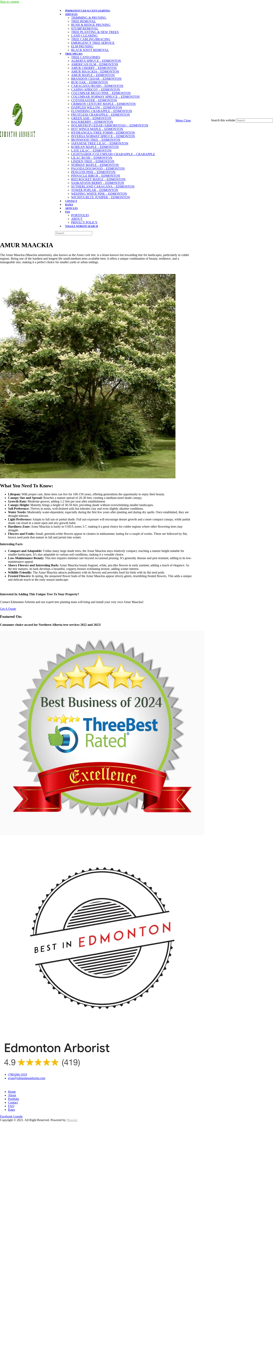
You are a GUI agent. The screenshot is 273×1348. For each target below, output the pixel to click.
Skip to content (9, 1)
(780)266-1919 (17, 1074)
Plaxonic (72, 1120)
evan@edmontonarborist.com (26, 1078)
